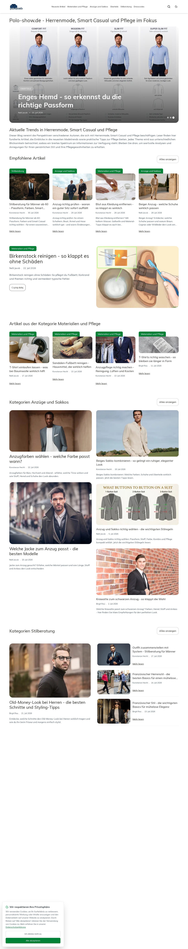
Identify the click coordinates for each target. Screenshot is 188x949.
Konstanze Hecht (17, 213)
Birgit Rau (143, 365)
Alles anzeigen (167, 159)
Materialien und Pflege (77, 6)
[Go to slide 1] (168, 117)
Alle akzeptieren (33, 940)
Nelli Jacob (23, 112)
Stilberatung (126, 6)
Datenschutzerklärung (16, 927)
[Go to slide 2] (170, 117)
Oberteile (114, 6)
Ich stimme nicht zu (33, 934)
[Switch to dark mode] (176, 6)
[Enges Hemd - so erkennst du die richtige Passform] (94, 74)
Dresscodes (139, 6)
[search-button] (168, 6)
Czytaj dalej (17, 287)
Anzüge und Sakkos (99, 6)
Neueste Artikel (58, 6)
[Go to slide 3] (173, 118)
